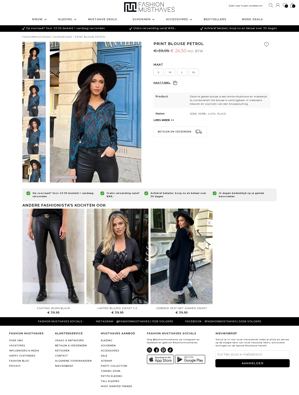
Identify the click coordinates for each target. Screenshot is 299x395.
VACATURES (17, 345)
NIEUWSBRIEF (64, 365)
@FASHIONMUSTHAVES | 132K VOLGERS (144, 321)
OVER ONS (16, 340)
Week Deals (252, 19)
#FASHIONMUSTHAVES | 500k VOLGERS (233, 321)
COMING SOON (110, 371)
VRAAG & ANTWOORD (69, 340)
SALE (104, 355)
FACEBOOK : (194, 321)
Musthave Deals (102, 19)
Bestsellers (215, 19)
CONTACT (61, 355)
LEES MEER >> (164, 120)
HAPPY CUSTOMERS (22, 355)
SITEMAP (106, 360)
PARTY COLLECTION (114, 365)
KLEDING (106, 340)
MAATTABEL (162, 82)
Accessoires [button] (177, 19)
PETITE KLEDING (111, 376)
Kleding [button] (65, 19)
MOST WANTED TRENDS (116, 386)
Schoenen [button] (142, 19)
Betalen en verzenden (175, 131)
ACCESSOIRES (110, 350)
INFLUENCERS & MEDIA (24, 350)
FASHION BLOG (19, 360)
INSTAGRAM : (105, 321)
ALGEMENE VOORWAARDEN (73, 360)
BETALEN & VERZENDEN (71, 345)
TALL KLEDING (110, 381)
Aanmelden (253, 363)
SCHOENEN (108, 345)
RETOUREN (62, 350)
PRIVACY (15, 365)
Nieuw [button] (37, 19)
